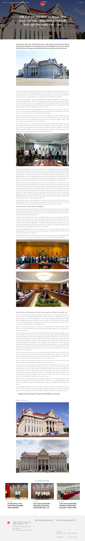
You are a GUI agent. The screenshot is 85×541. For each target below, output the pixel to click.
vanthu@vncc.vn (18, 528)
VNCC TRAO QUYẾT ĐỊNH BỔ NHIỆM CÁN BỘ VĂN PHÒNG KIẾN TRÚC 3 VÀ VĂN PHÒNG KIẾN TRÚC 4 (41, 506)
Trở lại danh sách (43, 13)
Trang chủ (5, 2)
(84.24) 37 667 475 (27, 530)
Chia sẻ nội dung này (42, 38)
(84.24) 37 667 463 (19, 530)
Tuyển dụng (59, 537)
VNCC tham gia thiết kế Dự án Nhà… (23, 2)
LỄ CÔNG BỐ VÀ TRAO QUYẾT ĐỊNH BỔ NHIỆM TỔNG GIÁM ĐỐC (15, 506)
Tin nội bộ (13, 2)
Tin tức (9, 2)
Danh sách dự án (72, 533)
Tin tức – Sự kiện (72, 537)
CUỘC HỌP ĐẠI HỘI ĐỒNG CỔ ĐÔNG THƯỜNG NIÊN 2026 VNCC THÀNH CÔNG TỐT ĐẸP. (68, 506)
